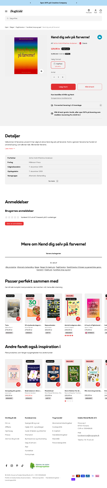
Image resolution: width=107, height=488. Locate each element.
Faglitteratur (20, 27)
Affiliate (8, 427)
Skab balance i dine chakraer (33, 391)
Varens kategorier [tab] (53, 253)
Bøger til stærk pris (47, 267)
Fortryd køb (29, 454)
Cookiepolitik (57, 427)
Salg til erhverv (30, 443)
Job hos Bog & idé (12, 439)
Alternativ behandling (25, 267)
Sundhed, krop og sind (61, 270)
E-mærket (56, 431)
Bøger (12, 27)
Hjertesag (9, 431)
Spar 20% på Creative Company (53, 3)
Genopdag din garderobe (13, 391)
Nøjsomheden (50, 325)
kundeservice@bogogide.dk (88, 435)
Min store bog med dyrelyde (93, 391)
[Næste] (76, 2)
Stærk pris (48, 270)
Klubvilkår (56, 439)
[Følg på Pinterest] (17, 465)
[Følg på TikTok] (22, 465)
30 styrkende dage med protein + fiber (33, 325)
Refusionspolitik (38, 478)
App (26, 447)
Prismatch (29, 435)
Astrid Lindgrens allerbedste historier (73, 325)
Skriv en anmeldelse (14, 224)
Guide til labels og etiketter (35, 431)
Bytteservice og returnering (35, 439)
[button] (69, 335)
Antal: (53, 72)
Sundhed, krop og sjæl (33, 27)
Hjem (6, 27)
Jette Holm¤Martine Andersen (65, 43)
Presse (7, 435)
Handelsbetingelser (59, 435)
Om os (7, 423)
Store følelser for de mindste (73, 391)
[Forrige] (30, 2)
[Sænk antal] (54, 77)
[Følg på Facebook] (6, 465)
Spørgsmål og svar (32, 423)
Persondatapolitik (59, 443)
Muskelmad (49, 391)
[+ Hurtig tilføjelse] (18, 318)
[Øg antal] (63, 77)
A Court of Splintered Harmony (93, 325)
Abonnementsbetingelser (62, 423)
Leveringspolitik (10, 480)
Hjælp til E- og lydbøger (34, 427)
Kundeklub (29, 450)
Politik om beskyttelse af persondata (18, 478)
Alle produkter (10, 267)
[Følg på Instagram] (11, 465)
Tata (7, 325)
